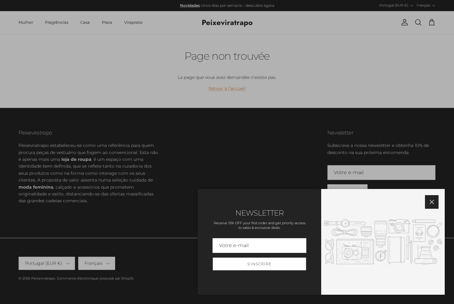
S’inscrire (259, 264)
